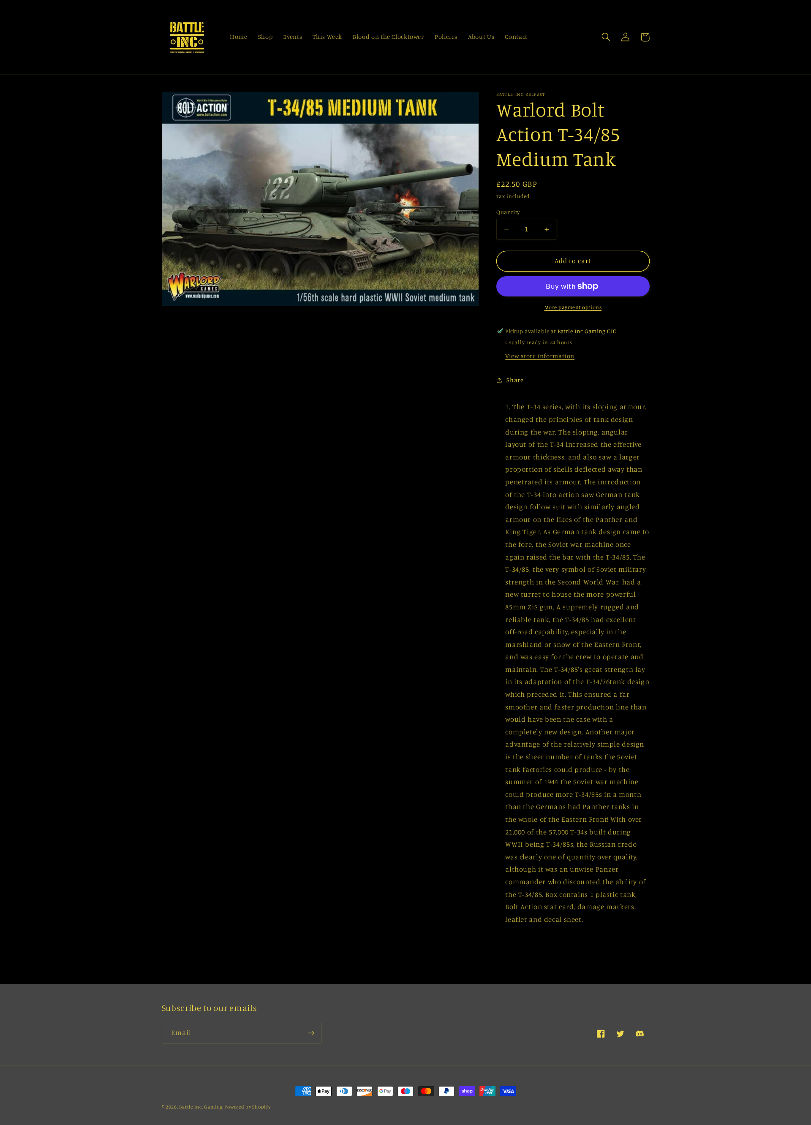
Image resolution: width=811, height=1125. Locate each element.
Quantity (508, 212)
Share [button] (514, 379)
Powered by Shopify (247, 1107)
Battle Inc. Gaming (201, 1107)
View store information (539, 355)
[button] (606, 37)
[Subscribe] (311, 1033)
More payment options (573, 307)
